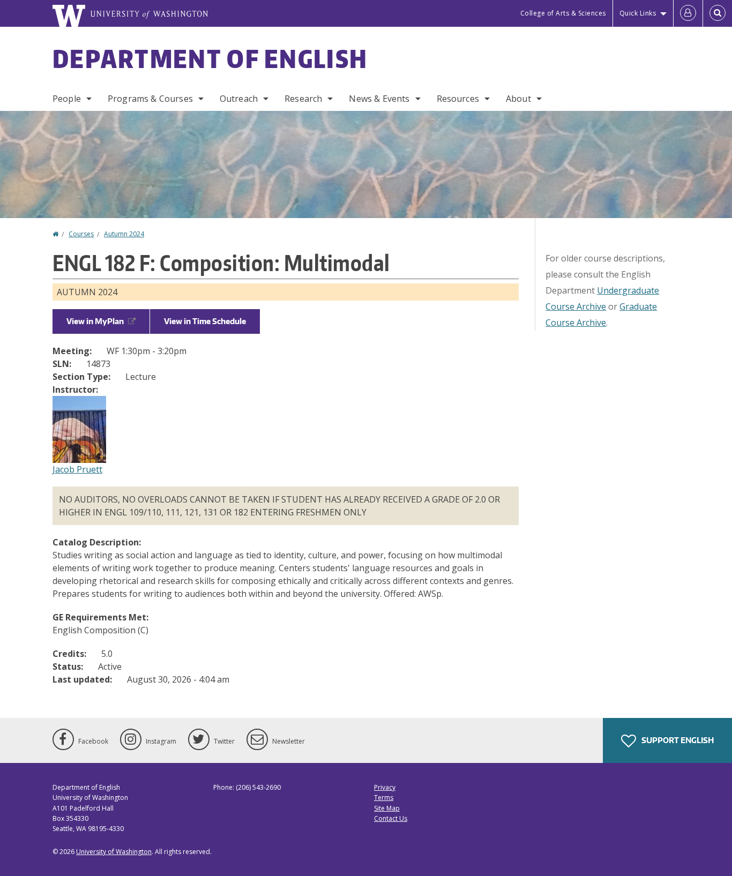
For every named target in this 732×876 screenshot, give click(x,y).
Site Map (387, 808)
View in (95, 321)
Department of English (210, 58)
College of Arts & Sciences (563, 13)
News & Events (379, 98)
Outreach (239, 98)
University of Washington (114, 851)
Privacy (384, 787)
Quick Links (637, 13)
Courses (81, 233)
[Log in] (688, 13)
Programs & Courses (150, 98)
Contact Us (390, 818)
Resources (458, 98)
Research (303, 98)
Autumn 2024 (124, 233)
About (518, 98)
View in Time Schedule (205, 321)
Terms (383, 797)
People (67, 98)
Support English (677, 740)
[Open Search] (717, 13)
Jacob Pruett (77, 469)
